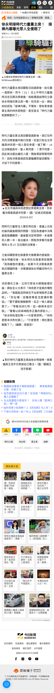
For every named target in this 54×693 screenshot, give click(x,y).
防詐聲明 (8, 643)
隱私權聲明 (31, 643)
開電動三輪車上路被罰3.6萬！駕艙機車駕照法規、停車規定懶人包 (14, 611)
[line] (30, 659)
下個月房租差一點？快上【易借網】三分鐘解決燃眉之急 (10, 510)
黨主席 (34, 441)
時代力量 (9, 441)
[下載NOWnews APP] (39, 3)
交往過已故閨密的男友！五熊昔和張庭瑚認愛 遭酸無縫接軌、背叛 (9, 584)
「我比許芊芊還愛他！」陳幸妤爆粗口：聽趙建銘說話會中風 (27, 582)
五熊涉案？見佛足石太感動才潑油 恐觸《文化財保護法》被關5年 (27, 508)
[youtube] (36, 659)
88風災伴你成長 (30, 12)
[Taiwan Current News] (34, 3)
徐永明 (22, 441)
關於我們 (27, 648)
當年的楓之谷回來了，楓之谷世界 (42, 486)
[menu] (51, 7)
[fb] (16, 659)
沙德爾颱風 (7, 7)
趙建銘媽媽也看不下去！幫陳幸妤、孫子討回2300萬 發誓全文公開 (43, 560)
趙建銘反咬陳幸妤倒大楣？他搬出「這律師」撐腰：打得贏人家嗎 (42, 508)
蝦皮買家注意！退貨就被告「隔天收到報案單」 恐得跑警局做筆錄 (10, 560)
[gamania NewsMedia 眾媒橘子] (27, 671)
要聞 (33, 7)
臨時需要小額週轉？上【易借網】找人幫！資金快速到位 (39, 537)
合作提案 (38, 648)
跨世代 (46, 12)
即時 (26, 7)
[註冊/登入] (50, 3)
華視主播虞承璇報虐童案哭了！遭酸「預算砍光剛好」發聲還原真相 (14, 537)
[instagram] (23, 659)
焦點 (19, 7)
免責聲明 (19, 643)
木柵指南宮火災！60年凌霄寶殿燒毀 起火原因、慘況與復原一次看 (43, 582)
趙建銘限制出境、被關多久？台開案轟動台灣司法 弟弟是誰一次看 (39, 611)
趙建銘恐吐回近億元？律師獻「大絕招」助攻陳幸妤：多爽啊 (26, 486)
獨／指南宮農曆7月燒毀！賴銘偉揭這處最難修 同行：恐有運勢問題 (10, 486)
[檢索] (45, 3)
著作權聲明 (44, 643)
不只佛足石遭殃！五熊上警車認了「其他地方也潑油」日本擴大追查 (26, 560)
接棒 (46, 441)
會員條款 (16, 648)
